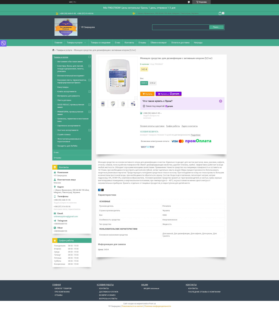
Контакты (129, 42)
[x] (102, 190)
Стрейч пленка (63, 134)
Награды (198, 42)
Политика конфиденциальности (157, 306)
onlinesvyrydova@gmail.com (66, 216)
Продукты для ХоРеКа (67, 146)
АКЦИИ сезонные (151, 288)
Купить (148, 94)
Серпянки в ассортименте (68, 126)
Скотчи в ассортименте (67, 130)
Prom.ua (152, 304)
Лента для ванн (64, 100)
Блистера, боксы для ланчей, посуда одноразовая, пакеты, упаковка (70, 68)
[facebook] (99, 190)
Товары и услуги (74, 42)
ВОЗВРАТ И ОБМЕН (107, 295)
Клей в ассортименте (66, 91)
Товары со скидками (100, 42)
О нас (117, 42)
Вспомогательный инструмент (70, 76)
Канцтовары (63, 87)
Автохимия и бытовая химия (70, 61)
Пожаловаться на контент (132, 306)
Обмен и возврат (159, 42)
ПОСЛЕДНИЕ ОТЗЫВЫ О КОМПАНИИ (204, 292)
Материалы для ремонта (68, 96)
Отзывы (142, 42)
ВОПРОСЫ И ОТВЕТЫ (108, 299)
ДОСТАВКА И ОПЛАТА (108, 292)
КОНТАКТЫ (104, 288)
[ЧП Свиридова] (65, 27)
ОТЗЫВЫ (58, 295)
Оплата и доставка (180, 42)
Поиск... (216, 27)
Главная (58, 42)
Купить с (165, 94)
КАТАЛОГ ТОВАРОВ (63, 288)
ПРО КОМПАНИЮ (62, 292)
